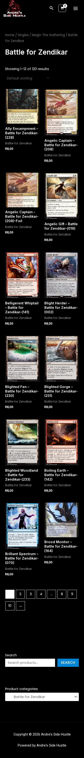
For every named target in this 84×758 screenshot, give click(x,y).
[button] (51, 8)
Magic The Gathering (48, 35)
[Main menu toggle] (75, 8)
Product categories (21, 689)
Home (9, 35)
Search (11, 655)
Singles (23, 35)
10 (9, 605)
